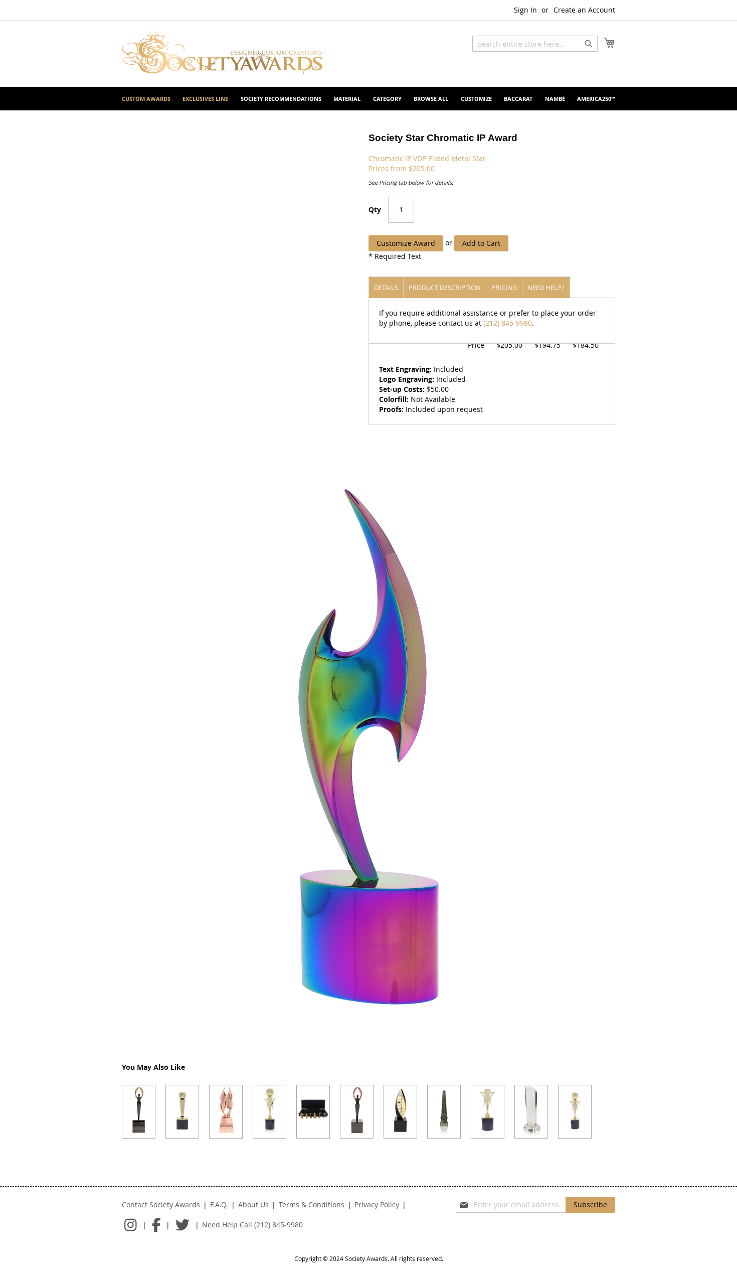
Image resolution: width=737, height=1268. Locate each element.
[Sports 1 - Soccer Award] (269, 1112)
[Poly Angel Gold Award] (138, 1112)
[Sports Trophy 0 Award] (487, 1112)
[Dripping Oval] (531, 1112)
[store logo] (222, 53)
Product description (445, 287)
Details (386, 287)
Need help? (546, 287)
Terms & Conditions (311, 1204)
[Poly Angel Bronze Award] (357, 1112)
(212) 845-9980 (507, 323)
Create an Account (584, 10)
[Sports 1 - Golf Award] (575, 1112)
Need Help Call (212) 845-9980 (252, 1224)
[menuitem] (146, 98)
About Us (253, 1204)
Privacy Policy (376, 1204)
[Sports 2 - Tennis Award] (182, 1112)
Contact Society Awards (161, 1204)
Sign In (525, 10)
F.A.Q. (219, 1204)
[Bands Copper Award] (226, 1112)
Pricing (504, 287)
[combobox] (535, 44)
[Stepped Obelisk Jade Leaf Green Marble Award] (444, 1112)
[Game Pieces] (313, 1112)
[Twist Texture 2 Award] (400, 1112)
